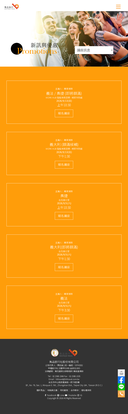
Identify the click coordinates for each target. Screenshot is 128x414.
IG (81, 395)
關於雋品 (41, 390)
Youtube (72, 395)
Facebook (51, 395)
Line (62, 395)
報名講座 (64, 113)
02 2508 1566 (58, 376)
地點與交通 (52, 390)
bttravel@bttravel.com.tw (67, 379)
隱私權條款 (86, 390)
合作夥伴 (75, 390)
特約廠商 (64, 390)
